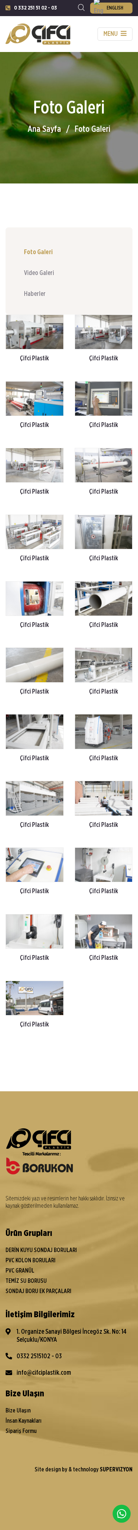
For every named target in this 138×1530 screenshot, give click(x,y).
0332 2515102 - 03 (39, 1356)
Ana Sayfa (44, 129)
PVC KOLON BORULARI (31, 1260)
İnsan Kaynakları (24, 1421)
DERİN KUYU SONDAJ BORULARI (41, 1250)
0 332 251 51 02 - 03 (35, 8)
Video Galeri (39, 273)
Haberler (35, 294)
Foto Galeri (92, 129)
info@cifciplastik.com (44, 1373)
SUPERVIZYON (116, 1470)
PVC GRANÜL (20, 1271)
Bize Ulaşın (18, 1411)
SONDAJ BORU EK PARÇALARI (38, 1291)
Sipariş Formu (21, 1431)
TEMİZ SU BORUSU (26, 1281)
